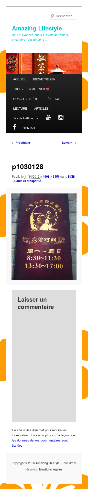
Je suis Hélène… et (26, 118)
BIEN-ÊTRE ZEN (44, 79)
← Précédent (21, 142)
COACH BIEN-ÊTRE (26, 98)
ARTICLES (41, 108)
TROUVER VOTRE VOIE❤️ (31, 89)
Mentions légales (51, 469)
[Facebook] (14, 128)
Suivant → (69, 142)
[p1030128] (43, 236)
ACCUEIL (19, 79)
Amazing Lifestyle (37, 28)
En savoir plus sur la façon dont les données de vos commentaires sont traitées (44, 440)
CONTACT (30, 128)
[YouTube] (49, 118)
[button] (43, 236)
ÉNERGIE (54, 98)
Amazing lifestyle (48, 463)
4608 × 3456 (51, 176)
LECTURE (20, 108)
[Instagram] (61, 118)
